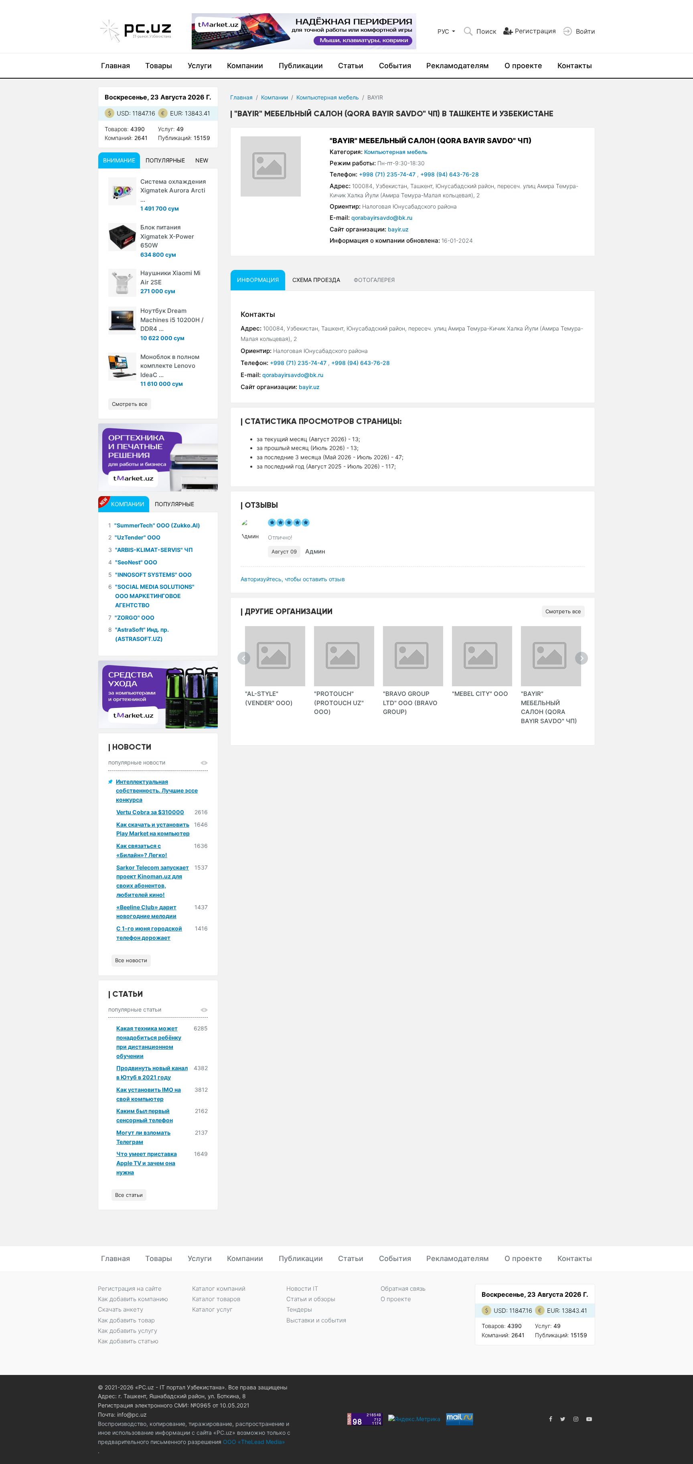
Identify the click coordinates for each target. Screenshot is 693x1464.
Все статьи (129, 1195)
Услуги (200, 65)
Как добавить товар (126, 1320)
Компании (245, 65)
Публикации (301, 65)
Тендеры (299, 1309)
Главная (115, 65)
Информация (258, 279)
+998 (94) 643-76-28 (449, 174)
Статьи (350, 65)
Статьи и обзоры (310, 1299)
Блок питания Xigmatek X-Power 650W (167, 236)
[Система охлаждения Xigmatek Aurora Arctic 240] (122, 191)
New (201, 160)
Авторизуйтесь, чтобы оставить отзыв (293, 579)
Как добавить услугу (127, 1330)
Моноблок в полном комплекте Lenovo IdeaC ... (169, 366)
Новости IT (302, 1288)
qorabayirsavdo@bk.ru (381, 217)
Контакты (574, 65)
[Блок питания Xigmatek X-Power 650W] (122, 237)
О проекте (523, 65)
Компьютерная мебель (327, 97)
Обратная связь (403, 1288)
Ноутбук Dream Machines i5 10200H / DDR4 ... (172, 320)
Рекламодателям (457, 65)
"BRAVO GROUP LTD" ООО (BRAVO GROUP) (410, 703)
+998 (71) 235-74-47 (388, 174)
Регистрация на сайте (130, 1288)
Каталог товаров (216, 1299)
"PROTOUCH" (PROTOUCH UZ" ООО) (339, 703)
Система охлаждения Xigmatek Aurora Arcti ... (173, 190)
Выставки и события (316, 1320)
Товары (158, 65)
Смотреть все (563, 611)
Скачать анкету (120, 1309)
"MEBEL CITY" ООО (480, 694)
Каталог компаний (218, 1288)
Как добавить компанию (133, 1299)
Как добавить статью (128, 1341)
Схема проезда (316, 279)
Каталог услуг (212, 1309)
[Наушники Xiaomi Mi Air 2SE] (122, 283)
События (395, 65)
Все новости (131, 960)
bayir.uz (398, 229)
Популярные (165, 160)
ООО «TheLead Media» (253, 1441)
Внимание (119, 160)
